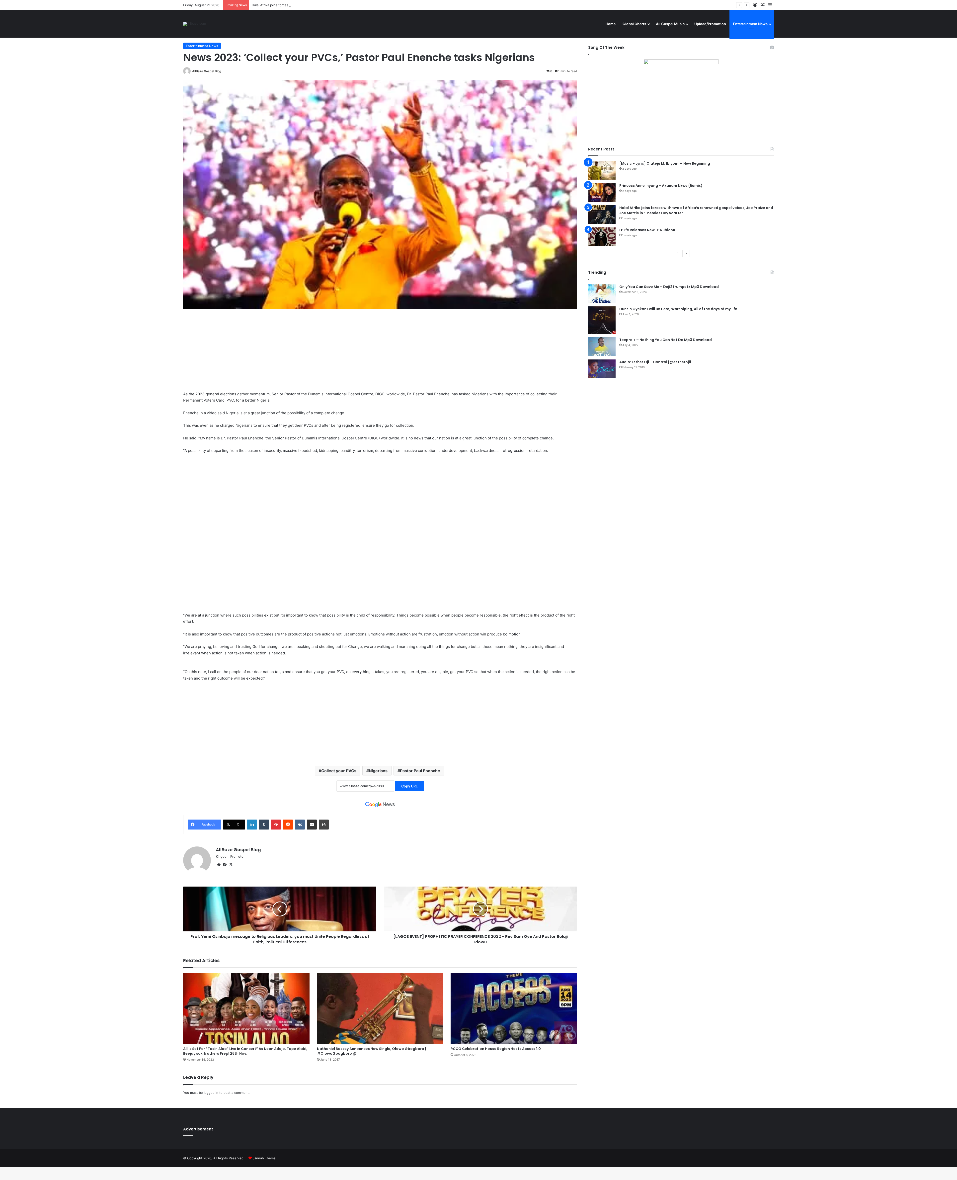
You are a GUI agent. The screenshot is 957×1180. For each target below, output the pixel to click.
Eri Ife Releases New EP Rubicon (647, 229)
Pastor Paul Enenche (420, 770)
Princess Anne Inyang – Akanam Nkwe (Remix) (661, 185)
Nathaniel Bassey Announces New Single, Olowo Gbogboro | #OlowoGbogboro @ (371, 1051)
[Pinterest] (276, 825)
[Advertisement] (380, 353)
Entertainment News (750, 24)
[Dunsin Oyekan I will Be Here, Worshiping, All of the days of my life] (602, 320)
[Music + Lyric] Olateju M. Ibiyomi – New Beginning (664, 163)
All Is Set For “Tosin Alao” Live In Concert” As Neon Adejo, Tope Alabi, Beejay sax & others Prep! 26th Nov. (245, 1051)
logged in (211, 1093)
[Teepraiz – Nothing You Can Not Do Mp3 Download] (602, 346)
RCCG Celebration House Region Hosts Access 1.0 (496, 1048)
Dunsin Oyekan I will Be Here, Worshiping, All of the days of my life (678, 308)
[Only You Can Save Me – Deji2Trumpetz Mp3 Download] (602, 293)
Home (611, 24)
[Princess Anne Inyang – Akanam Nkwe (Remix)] (602, 192)
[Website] (219, 865)
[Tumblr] (264, 825)
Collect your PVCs (338, 770)
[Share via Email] (312, 825)
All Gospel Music (670, 24)
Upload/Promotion (710, 24)
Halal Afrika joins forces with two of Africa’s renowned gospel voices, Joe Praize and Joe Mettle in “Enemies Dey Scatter (346, 5)
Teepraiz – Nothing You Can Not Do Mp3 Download (665, 339)
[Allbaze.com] (194, 24)
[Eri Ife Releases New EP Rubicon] (602, 236)
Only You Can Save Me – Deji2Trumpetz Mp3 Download (669, 286)
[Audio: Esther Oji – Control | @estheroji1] (602, 368)
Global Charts (634, 24)
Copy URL (409, 786)
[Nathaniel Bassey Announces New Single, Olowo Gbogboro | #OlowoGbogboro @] (380, 1008)
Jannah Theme (264, 1158)
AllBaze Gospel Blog (206, 71)
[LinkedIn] (252, 825)
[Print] (324, 825)
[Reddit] (288, 825)
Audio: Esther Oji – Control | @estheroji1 (655, 361)
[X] (231, 865)
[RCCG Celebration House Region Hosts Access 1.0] (514, 1008)
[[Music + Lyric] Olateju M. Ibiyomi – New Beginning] (602, 170)
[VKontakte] (300, 825)
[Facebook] (225, 865)
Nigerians (378, 770)
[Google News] (380, 804)
